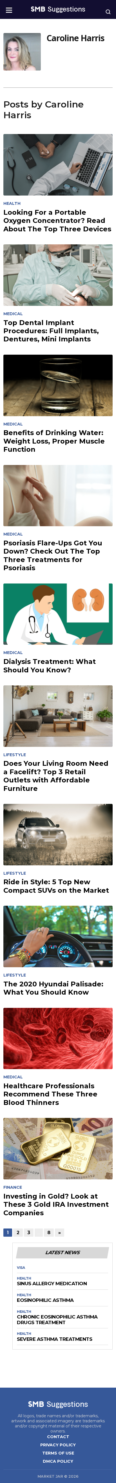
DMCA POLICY (58, 1461)
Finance (12, 1187)
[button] (9, 8)
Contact (58, 1436)
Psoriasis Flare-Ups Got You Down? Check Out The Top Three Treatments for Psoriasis (52, 555)
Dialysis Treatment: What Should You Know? (49, 665)
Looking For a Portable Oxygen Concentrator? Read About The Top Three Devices (57, 220)
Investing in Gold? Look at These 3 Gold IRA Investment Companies (56, 1204)
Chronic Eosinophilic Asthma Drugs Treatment (57, 1319)
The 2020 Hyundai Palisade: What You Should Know (53, 988)
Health (12, 203)
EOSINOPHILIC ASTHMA (45, 1300)
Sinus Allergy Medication (52, 1283)
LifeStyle (14, 755)
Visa (21, 1268)
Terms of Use (58, 1453)
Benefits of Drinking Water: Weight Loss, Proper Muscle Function (54, 441)
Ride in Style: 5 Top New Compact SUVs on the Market (56, 886)
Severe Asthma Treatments (54, 1339)
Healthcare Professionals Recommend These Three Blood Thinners (50, 1094)
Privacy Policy (58, 1444)
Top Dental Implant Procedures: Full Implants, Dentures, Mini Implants (51, 331)
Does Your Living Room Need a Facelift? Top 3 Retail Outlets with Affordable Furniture (55, 775)
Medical (13, 313)
